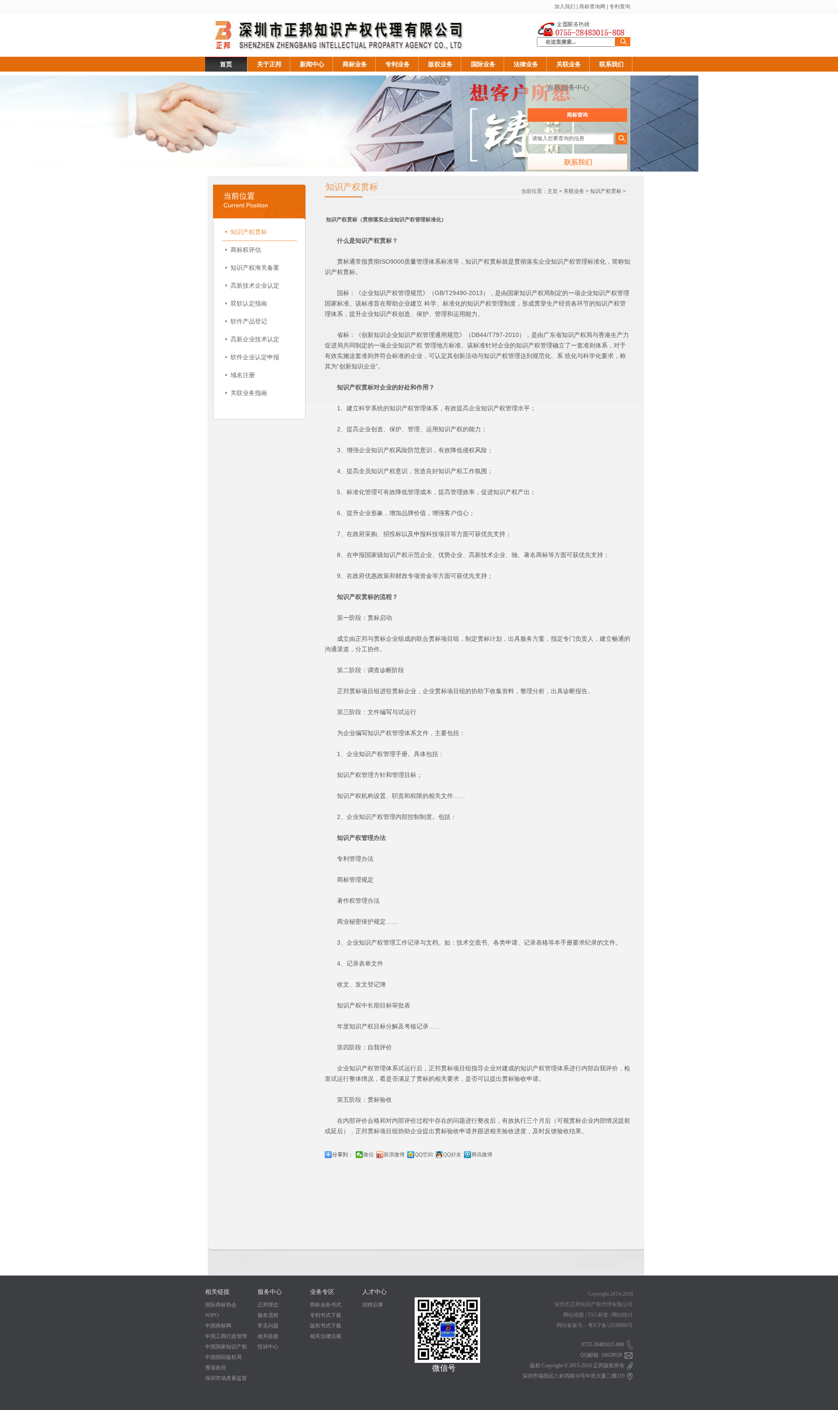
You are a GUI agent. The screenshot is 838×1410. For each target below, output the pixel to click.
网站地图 (573, 1315)
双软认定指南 (248, 303)
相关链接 (268, 1336)
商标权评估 (245, 249)
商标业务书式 (325, 1305)
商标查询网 (592, 6)
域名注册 (242, 374)
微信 (368, 1155)
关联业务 (568, 64)
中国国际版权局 (223, 1357)
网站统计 (622, 1315)
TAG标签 (597, 1315)
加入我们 (564, 6)
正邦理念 (268, 1305)
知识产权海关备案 (254, 267)
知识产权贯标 (248, 231)
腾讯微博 (481, 1155)
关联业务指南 (248, 392)
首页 (226, 64)
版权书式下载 (325, 1326)
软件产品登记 (248, 321)
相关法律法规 (325, 1336)
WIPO (212, 1315)
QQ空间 (424, 1155)
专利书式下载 (325, 1315)
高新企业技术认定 (254, 339)
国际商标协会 (221, 1305)
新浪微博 (394, 1155)
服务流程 (268, 1315)
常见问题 (268, 1326)
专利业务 (397, 64)
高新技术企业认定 (254, 285)
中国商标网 (218, 1326)
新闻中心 (312, 64)
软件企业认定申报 (254, 357)
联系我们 (611, 64)
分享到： (342, 1155)
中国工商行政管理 (226, 1336)
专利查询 (619, 6)
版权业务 (440, 64)
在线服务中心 (568, 87)
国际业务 (483, 64)
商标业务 (355, 64)
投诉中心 (268, 1347)
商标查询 (577, 115)
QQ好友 (452, 1155)
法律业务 (526, 64)
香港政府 (215, 1368)
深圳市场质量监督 (226, 1378)
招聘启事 (372, 1305)
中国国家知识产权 (226, 1347)
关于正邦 (269, 64)
